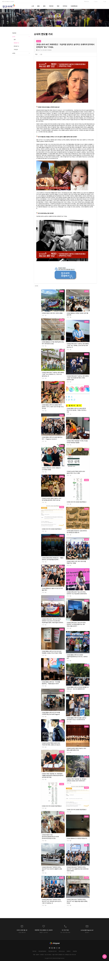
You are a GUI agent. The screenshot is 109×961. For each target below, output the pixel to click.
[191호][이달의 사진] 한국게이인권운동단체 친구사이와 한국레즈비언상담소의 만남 (50, 836)
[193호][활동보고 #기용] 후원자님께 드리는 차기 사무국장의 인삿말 (53, 343)
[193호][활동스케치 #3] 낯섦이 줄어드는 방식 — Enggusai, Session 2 (52, 438)
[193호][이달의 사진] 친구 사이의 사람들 (52, 313)
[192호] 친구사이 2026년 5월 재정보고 (52, 806)
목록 (37, 286)
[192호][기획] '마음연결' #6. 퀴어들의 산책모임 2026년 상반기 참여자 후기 (76, 780)
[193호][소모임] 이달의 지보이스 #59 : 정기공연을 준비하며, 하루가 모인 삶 (52, 499)
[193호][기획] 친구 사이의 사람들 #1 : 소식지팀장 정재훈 (51, 468)
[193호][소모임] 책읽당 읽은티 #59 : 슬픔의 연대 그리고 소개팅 (76, 472)
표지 (15, 39)
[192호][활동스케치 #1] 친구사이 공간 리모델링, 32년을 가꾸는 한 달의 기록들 (52, 652)
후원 (58, 6)
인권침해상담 (74, 6)
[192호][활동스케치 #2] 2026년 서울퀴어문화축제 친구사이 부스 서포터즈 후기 (77, 656)
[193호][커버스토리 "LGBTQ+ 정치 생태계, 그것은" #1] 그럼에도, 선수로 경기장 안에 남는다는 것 (78, 345)
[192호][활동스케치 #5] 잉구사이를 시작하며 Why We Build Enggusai (51, 713)
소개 (33, 6)
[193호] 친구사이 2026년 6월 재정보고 (76, 502)
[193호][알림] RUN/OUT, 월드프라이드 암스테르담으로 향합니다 (77, 531)
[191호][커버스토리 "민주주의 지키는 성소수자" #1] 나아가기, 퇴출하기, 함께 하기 (52, 869)
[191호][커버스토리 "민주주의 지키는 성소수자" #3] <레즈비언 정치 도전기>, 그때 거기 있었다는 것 (52, 901)
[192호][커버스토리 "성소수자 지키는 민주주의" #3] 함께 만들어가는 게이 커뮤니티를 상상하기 (76, 624)
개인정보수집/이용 (52, 951)
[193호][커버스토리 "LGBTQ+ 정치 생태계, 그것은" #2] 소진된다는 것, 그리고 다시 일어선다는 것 (53, 374)
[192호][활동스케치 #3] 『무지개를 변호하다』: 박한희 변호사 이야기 (51, 683)
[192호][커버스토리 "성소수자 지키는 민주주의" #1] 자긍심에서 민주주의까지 (77, 593)
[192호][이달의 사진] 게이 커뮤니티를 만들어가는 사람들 (76, 562)
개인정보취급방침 (42, 951)
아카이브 (65, 6)
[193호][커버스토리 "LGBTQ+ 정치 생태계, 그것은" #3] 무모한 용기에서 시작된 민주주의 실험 (78, 377)
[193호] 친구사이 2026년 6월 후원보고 (52, 529)
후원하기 (69, 951)
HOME (47, 20)
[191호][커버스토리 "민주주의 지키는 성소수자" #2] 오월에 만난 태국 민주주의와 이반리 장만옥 (77, 869)
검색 (105, 1)
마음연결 (14, 33)
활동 (38, 6)
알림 (44, 6)
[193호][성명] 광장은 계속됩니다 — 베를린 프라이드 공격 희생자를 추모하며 (52, 558)
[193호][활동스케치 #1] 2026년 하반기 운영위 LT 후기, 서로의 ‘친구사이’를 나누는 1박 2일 (53, 406)
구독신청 (16, 49)
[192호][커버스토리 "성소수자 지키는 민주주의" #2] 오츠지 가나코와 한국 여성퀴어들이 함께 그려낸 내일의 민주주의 (52, 620)
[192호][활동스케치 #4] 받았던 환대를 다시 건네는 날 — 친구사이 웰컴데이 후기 (78, 688)
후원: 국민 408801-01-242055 (8, 1)
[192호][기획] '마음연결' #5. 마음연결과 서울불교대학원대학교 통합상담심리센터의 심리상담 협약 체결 (52, 775)
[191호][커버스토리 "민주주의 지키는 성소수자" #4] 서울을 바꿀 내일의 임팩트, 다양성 (77, 901)
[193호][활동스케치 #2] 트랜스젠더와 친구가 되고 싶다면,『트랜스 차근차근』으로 (77, 410)
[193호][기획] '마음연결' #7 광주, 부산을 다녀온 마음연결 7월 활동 (77, 441)
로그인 (96, 1)
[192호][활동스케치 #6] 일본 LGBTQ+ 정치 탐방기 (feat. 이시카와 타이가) (76, 718)
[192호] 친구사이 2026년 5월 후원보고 (76, 809)
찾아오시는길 (62, 951)
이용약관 (34, 951)
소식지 (55, 20)
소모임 (21, 53)
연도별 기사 (60, 20)
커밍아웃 (51, 6)
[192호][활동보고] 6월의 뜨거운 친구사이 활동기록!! (52, 589)
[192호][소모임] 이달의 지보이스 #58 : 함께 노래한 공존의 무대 (76, 749)
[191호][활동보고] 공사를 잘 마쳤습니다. (77, 838)
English (87, 1)
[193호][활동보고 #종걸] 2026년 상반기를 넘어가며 (77, 314)
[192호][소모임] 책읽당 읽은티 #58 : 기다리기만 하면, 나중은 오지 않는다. (51, 744)
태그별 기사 (16, 46)
